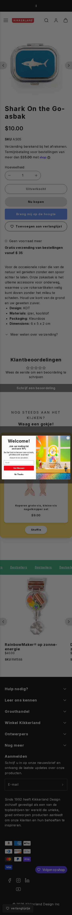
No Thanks (18, 474)
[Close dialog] (67, 437)
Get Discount (18, 468)
